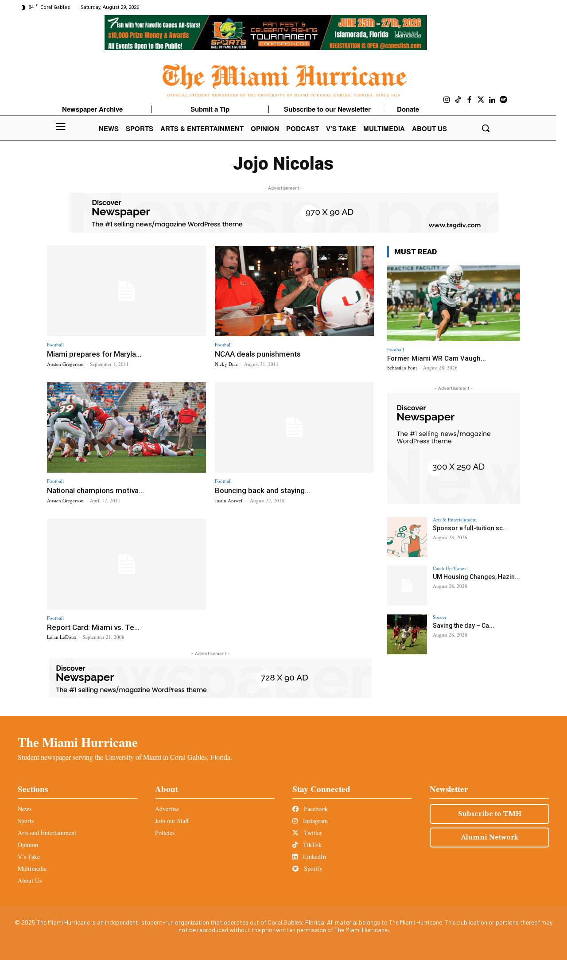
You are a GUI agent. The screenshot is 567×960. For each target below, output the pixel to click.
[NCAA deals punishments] (294, 291)
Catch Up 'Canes (449, 568)
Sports (26, 820)
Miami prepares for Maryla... (94, 354)
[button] (485, 128)
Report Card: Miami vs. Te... (93, 627)
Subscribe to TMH (489, 814)
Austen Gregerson (65, 364)
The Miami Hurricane (78, 742)
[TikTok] (458, 100)
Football (55, 344)
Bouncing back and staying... (262, 490)
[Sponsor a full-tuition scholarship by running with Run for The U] (407, 537)
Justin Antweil (229, 500)
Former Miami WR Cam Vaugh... (436, 358)
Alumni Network (489, 837)
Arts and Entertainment (47, 832)
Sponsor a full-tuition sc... (470, 528)
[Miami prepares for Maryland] (126, 291)
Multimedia (32, 868)
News (24, 809)
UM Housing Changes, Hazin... (476, 576)
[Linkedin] (492, 100)
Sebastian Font (402, 367)
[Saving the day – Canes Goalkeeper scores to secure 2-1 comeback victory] (407, 634)
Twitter (312, 832)
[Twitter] (481, 100)
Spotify (312, 868)
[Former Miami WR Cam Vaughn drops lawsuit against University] (453, 303)
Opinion (28, 844)
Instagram (314, 820)
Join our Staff (172, 820)
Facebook (315, 809)
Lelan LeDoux (62, 637)
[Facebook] (469, 100)
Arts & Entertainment (455, 519)
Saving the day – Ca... (463, 625)
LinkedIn (313, 856)
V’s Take (29, 856)
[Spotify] (503, 100)
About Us (30, 880)
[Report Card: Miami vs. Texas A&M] (126, 564)
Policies (165, 832)
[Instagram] (447, 100)
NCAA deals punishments (258, 354)
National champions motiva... (95, 490)
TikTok (311, 844)
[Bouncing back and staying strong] (294, 427)
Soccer (440, 616)
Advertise (167, 809)
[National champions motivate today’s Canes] (126, 427)
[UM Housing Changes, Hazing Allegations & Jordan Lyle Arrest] (407, 586)
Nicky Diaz (226, 364)
